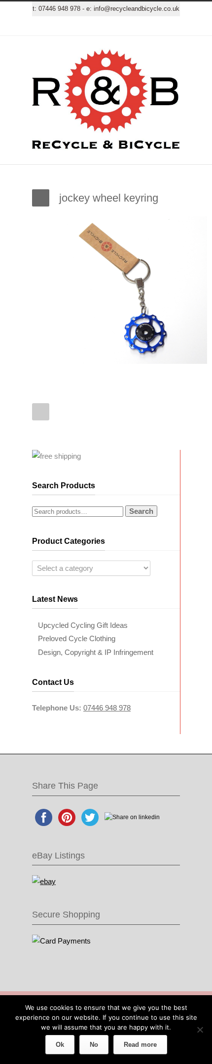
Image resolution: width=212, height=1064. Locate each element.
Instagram (116, 26)
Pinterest (135, 26)
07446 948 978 (59, 8)
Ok (60, 1044)
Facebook (76, 26)
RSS (155, 26)
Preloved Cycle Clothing (76, 638)
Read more (140, 1044)
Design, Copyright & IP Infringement (95, 652)
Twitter (57, 26)
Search (141, 511)
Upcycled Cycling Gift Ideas (83, 625)
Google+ (96, 26)
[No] (200, 1029)
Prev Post (40, 411)
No (94, 1044)
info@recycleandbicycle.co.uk (136, 8)
